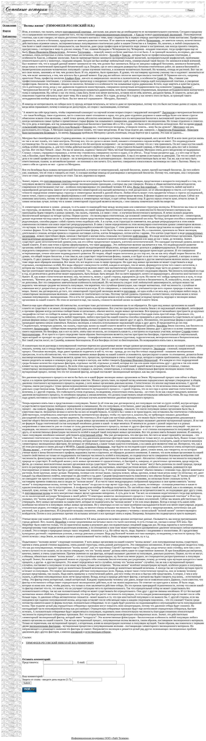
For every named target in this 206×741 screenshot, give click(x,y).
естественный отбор (91, 435)
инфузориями (140, 236)
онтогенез (105, 244)
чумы (145, 524)
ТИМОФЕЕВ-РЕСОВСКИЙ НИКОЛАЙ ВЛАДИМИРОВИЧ (60, 642)
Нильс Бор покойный (145, 187)
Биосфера (162, 325)
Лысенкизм (168, 112)
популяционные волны (37, 493)
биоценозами (41, 328)
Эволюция (159, 348)
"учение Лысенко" (182, 87)
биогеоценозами (31, 334)
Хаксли (140, 34)
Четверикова (153, 40)
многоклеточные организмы (37, 238)
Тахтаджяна (84, 52)
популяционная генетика (58, 181)
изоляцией (77, 631)
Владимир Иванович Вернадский (139, 360)
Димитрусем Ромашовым (171, 129)
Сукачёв (186, 331)
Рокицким (75, 132)
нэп (172, 152)
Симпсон (162, 78)
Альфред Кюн (72, 78)
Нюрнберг (61, 521)
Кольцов (75, 127)
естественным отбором (98, 631)
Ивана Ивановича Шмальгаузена (47, 52)
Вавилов (87, 127)
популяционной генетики (77, 31)
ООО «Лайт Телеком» (117, 738)
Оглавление (9, 25)
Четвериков (116, 409)
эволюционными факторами (45, 626)
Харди (50, 409)
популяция (130, 291)
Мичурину (179, 127)
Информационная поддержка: (88, 738)
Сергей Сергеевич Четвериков (93, 446)
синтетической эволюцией (167, 34)
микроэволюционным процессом (113, 34)
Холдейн (114, 55)
